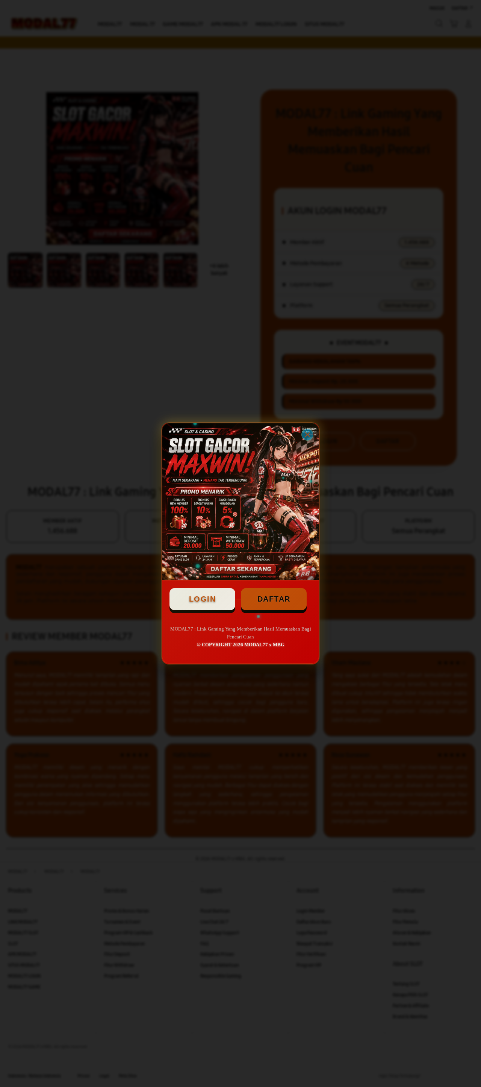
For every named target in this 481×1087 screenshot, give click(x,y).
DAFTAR (273, 599)
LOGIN (202, 599)
